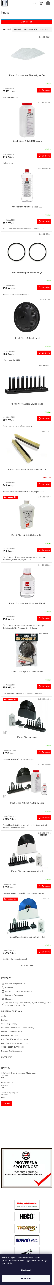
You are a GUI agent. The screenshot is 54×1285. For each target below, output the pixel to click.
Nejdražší (17, 29)
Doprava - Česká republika (11, 1051)
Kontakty (4, 1020)
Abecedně (43, 29)
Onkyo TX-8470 (7, 1083)
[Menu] (48, 3)
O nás (3, 1016)
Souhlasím (26, 1278)
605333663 (9, 987)
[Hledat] (34, 3)
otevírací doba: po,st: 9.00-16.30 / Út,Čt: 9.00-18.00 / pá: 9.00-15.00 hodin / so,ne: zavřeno (28, 1004)
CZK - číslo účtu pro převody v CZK (14, 1039)
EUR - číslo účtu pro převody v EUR (14, 1043)
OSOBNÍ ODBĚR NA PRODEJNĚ (12, 1047)
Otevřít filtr (27, 22)
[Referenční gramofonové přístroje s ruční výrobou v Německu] (27, 1252)
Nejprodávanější (30, 29)
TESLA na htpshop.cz (9, 1092)
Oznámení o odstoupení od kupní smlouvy (17, 1028)
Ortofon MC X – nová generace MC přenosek (18, 1073)
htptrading (9, 999)
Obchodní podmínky (9, 1024)
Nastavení (26, 1270)
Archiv (6, 1103)
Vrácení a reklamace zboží (11, 1031)
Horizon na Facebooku (14, 995)
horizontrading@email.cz (15, 983)
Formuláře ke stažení (9, 1035)
